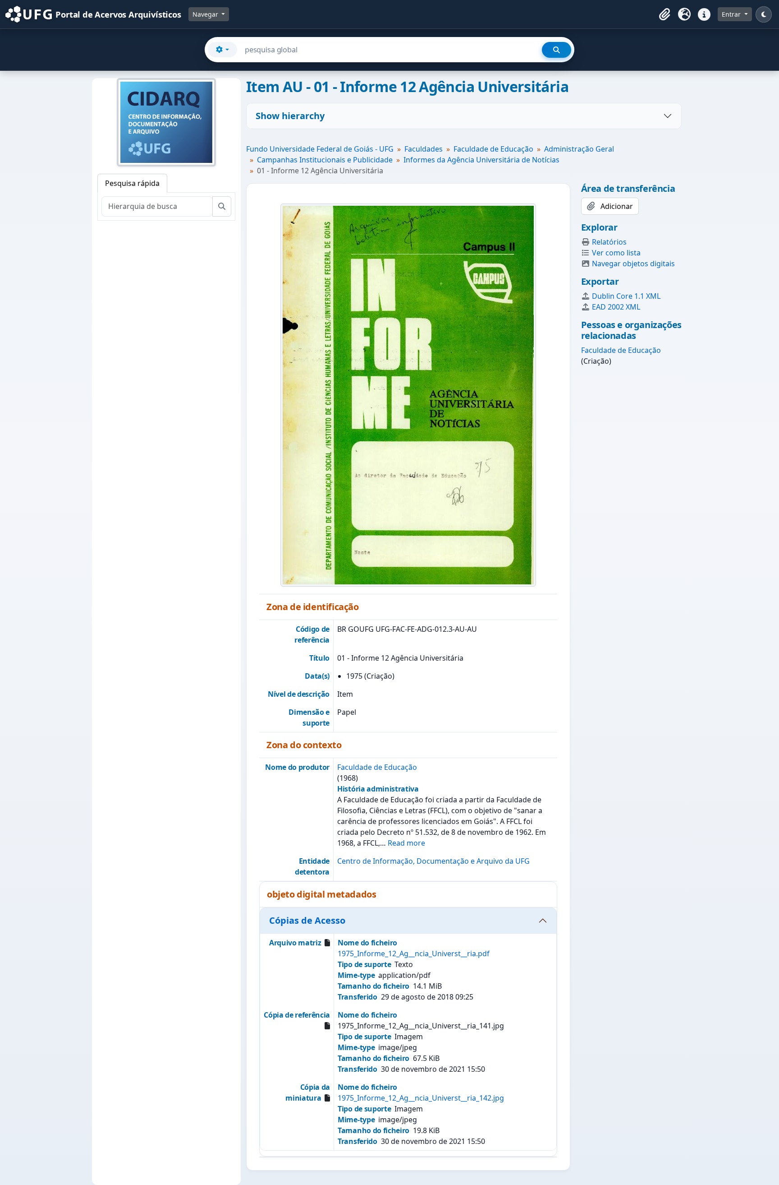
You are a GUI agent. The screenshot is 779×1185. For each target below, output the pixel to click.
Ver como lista (616, 253)
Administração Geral (579, 149)
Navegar (206, 14)
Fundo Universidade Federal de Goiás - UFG (320, 149)
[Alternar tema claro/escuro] (764, 14)
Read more (406, 843)
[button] (664, 14)
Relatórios (609, 242)
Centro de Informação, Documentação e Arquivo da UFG (433, 861)
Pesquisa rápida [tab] (132, 183)
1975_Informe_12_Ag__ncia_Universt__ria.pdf (414, 953)
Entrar (732, 14)
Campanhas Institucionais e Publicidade (325, 160)
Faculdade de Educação (493, 149)
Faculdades (423, 149)
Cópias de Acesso (307, 920)
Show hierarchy (290, 116)
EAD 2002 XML (616, 307)
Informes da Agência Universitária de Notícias (481, 160)
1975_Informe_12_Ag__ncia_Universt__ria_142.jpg (421, 1098)
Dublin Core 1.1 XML (626, 296)
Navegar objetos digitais (633, 263)
